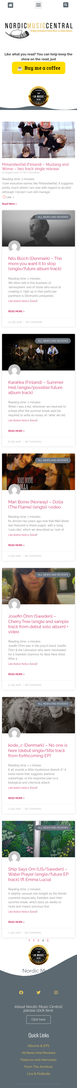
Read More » (9, 203)
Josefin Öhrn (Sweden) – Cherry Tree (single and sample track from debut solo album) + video (38, 624)
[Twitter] (38, 993)
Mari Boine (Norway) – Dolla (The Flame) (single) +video (35, 504)
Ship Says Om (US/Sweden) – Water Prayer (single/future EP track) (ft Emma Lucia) (38, 874)
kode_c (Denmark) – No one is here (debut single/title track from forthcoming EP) (37, 750)
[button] (39, 5)
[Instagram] (56, 993)
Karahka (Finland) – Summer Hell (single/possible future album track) (35, 387)
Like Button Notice (18, 301)
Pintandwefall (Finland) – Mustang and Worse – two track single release (35, 166)
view (33, 301)
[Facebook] (21, 993)
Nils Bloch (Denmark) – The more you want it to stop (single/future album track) (35, 263)
